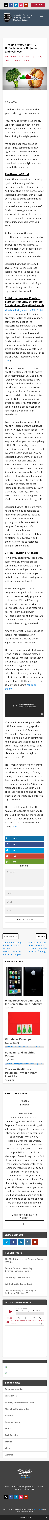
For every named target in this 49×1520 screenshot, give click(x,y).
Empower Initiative (14, 1389)
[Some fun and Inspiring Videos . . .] (24, 1047)
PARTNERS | (31, 1487)
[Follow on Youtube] (26, 5)
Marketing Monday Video (17, 1409)
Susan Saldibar (24, 56)
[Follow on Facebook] (11, 5)
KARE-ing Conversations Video (19, 1402)
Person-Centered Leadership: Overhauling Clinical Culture (19, 1269)
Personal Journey (13, 1422)
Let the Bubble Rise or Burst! (18, 1284)
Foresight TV (11, 1395)
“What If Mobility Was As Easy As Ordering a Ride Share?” (20, 1292)
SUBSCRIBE (38, 4)
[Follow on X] (6, 5)
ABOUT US (39, 1487)
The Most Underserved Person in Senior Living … (24, 1260)
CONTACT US (20, 1489)
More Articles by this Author (25, 1216)
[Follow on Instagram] (21, 5)
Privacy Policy (38, 1509)
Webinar (9, 1454)
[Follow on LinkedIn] (16, 5)
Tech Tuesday (11, 1435)
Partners (9, 1415)
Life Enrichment (21, 60)
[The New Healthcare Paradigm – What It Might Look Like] (24, 1064)
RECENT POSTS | (11, 1487)
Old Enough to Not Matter (17, 1277)
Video (7, 1448)
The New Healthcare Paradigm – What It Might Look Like (21, 1073)
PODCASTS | (21, 1487)
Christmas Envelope (18, 1039)
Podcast (9, 1428)
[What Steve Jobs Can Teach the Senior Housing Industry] (24, 981)
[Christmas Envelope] (24, 1023)
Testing (8, 1441)
